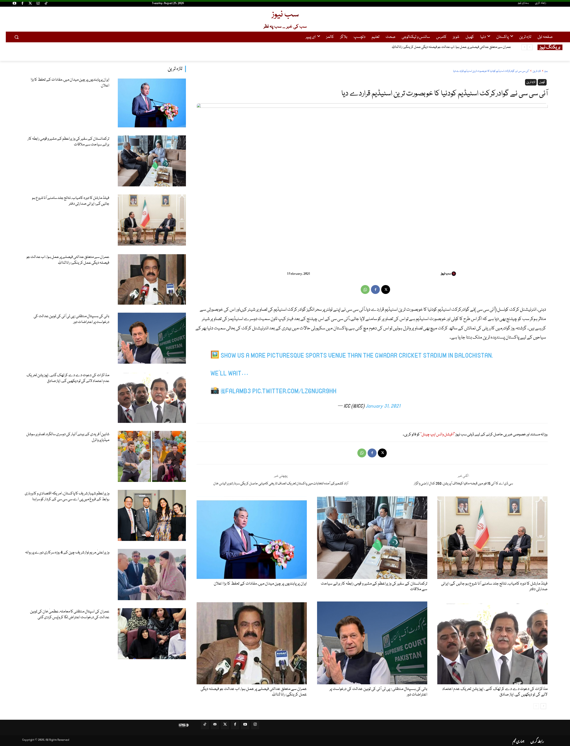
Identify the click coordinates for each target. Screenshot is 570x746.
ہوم (546, 71)
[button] (16, 37)
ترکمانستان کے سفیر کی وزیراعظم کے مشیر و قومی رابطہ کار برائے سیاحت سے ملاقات (68, 142)
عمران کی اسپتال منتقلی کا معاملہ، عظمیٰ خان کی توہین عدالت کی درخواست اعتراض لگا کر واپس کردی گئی (69, 614)
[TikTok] (46, 4)
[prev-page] (536, 706)
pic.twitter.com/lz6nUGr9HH (294, 391)
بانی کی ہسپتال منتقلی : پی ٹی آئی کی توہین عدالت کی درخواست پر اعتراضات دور (461, 47)
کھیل (542, 82)
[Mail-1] (215, 725)
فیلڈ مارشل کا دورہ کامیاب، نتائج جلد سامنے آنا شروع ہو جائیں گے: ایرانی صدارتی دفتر (70, 201)
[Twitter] (30, 4)
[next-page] (543, 706)
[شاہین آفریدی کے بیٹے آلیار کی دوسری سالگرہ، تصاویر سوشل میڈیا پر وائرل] (152, 456)
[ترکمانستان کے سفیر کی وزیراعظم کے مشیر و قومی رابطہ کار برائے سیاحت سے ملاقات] (152, 160)
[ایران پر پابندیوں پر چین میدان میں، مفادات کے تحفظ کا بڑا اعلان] (152, 101)
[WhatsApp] (365, 289)
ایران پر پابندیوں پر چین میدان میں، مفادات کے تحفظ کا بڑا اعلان (70, 83)
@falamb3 (236, 391)
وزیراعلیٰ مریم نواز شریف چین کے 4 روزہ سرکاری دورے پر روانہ (67, 553)
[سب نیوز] (454, 273)
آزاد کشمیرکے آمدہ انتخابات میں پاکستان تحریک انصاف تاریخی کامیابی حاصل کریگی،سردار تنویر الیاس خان (280, 483)
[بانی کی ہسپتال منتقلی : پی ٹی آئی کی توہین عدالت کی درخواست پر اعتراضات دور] (152, 338)
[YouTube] (14, 4)
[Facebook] (22, 4)
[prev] (530, 47)
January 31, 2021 (383, 406)
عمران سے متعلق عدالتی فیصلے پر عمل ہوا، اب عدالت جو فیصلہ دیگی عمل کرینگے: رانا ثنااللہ (67, 260)
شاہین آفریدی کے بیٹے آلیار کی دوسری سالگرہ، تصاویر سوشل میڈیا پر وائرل (67, 437)
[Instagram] (38, 4)
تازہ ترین (175, 69)
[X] (385, 289)
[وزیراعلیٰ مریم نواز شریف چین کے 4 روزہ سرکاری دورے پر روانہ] (152, 574)
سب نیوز (446, 273)
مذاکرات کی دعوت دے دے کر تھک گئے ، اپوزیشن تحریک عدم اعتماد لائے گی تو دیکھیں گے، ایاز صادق (67, 378)
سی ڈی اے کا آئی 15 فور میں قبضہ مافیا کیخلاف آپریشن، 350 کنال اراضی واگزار (463, 483)
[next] (524, 47)
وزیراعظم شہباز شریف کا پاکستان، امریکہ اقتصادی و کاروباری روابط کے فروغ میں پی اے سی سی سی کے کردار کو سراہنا (67, 496)
